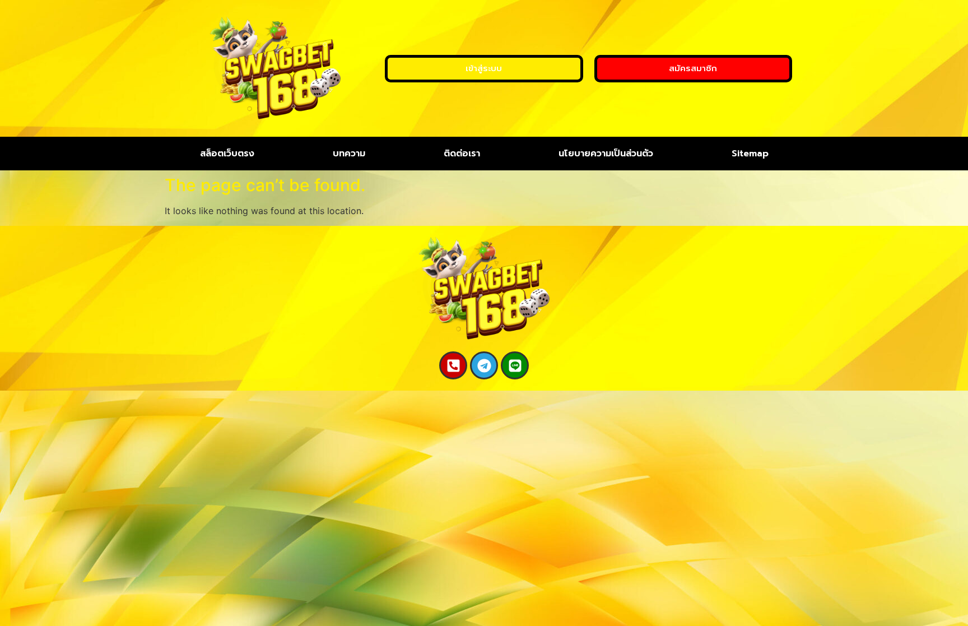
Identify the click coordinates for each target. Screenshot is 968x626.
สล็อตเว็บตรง (227, 153)
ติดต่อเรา (462, 153)
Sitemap (750, 153)
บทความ (349, 153)
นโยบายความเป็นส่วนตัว (606, 153)
